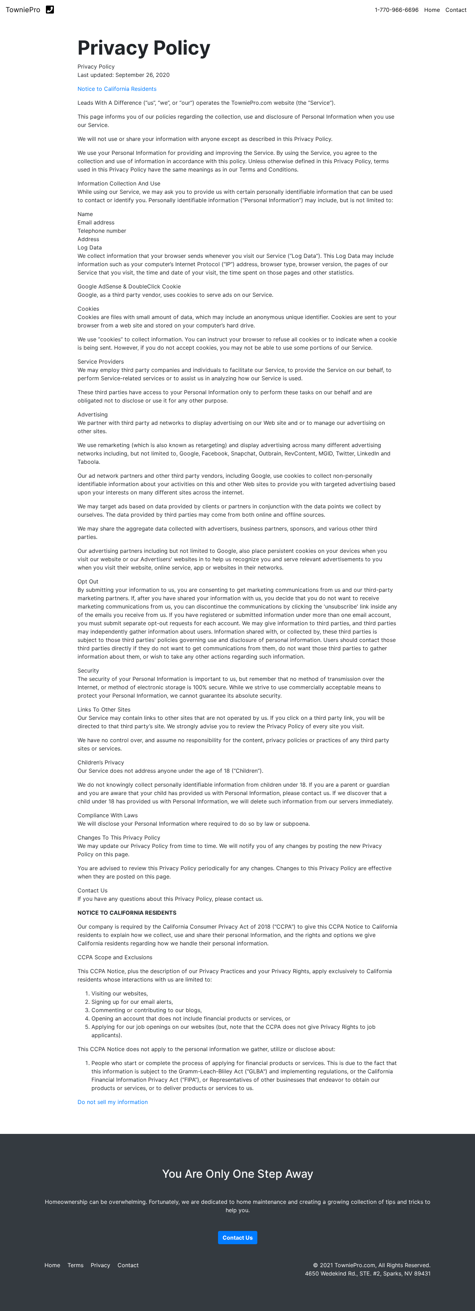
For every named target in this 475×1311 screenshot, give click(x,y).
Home (432, 9)
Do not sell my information (113, 1101)
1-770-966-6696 (397, 9)
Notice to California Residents (117, 88)
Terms (75, 1265)
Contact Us (238, 1237)
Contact (456, 9)
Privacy (100, 1265)
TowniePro (23, 10)
